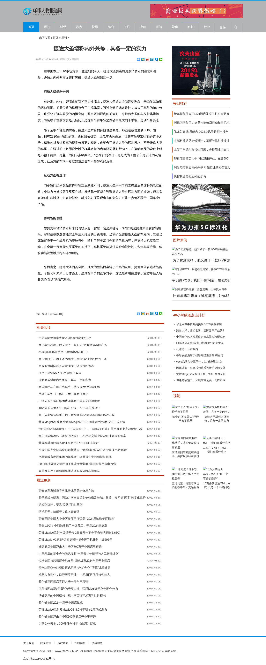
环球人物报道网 (114, 650)
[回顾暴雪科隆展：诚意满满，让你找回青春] (199, 289)
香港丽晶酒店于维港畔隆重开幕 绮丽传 (199, 355)
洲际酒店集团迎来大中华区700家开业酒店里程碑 (70, 546)
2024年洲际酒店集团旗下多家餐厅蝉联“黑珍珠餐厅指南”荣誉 (78, 463)
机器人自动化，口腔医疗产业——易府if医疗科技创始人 (74, 574)
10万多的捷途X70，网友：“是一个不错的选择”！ (70, 408)
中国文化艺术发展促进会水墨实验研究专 (200, 336)
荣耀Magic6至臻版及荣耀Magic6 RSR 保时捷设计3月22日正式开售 (82, 422)
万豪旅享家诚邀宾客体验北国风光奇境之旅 (66, 490)
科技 (191, 27)
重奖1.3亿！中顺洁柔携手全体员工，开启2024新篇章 (73, 525)
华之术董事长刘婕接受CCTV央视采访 (199, 324)
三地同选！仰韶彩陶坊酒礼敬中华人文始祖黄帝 (69, 401)
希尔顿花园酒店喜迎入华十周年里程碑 (63, 581)
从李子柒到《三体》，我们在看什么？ (63, 394)
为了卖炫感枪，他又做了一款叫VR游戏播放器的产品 (73, 345)
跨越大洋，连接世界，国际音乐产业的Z (200, 330)
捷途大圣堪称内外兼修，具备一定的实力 (65, 380)
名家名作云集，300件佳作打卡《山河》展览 (67, 623)
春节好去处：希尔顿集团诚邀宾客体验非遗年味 (69, 470)
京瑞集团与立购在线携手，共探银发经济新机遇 (69, 387)
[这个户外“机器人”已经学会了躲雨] (185, 411)
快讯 (95, 27)
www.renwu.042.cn (66, 650)
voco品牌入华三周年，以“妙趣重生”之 (199, 361)
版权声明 (62, 643)
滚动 (143, 27)
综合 (111, 27)
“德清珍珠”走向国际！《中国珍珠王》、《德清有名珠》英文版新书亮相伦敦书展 (91, 429)
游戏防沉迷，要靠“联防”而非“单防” (61, 504)
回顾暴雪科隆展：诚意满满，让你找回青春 (66, 366)
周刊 (47, 27)
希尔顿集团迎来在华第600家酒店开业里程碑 (67, 616)
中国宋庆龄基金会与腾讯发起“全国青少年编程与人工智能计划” (79, 553)
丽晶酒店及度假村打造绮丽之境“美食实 (200, 342)
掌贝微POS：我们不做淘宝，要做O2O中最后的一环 (73, 359)
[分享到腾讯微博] (152, 59)
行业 (207, 27)
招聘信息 (80, 643)
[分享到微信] (161, 59)
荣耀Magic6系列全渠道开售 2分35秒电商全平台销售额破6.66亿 (79, 532)
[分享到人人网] (156, 59)
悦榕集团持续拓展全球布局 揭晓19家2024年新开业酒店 (74, 560)
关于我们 (28, 643)
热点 (79, 27)
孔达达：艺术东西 (187, 349)
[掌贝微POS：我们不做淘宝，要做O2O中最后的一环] (201, 273)
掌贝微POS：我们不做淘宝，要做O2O (202, 280)
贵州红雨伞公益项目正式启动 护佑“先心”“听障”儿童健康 (74, 567)
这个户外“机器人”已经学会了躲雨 (60, 373)
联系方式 (45, 643)
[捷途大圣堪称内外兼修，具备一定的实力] (216, 411)
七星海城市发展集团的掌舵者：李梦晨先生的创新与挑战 (75, 456)
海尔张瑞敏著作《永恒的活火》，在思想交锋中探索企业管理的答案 (82, 436)
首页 (31, 27)
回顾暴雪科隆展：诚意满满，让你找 (201, 296)
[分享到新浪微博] (147, 59)
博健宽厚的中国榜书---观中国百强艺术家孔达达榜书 (72, 595)
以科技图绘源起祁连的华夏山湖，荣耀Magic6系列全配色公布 (78, 588)
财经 (63, 27)
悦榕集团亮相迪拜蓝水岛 (190, 176)
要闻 (159, 27)
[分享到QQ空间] (143, 59)
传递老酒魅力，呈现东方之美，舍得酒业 (200, 380)
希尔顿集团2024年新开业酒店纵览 (61, 602)
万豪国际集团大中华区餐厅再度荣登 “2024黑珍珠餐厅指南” (77, 518)
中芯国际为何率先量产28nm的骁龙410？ (65, 338)
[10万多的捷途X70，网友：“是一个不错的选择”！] (216, 478)
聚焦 (175, 27)
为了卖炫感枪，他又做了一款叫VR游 (201, 260)
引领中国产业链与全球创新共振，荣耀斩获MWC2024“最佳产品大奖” (83, 449)
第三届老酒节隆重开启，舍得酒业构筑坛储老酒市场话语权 (77, 415)
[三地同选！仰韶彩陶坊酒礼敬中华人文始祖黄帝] (185, 478)
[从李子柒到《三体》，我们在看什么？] (216, 442)
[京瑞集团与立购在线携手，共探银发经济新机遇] (185, 447)
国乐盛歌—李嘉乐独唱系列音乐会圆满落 (200, 367)
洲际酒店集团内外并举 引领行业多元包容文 (202, 167)
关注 (127, 27)
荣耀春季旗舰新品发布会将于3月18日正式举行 (69, 442)
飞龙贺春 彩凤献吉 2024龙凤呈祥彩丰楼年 (201, 131)
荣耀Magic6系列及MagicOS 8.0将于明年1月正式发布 (73, 609)
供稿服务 (97, 643)
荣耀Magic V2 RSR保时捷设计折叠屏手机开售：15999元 (75, 539)
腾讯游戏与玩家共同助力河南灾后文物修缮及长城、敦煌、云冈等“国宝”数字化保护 (92, 497)
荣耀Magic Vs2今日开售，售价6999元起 (200, 374)
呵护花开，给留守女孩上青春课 (59, 511)
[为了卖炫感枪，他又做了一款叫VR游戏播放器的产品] (201, 253)
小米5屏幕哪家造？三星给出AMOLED (63, 352)
